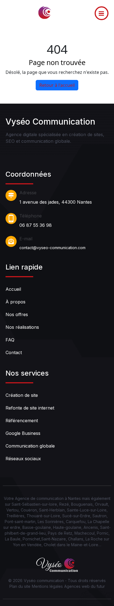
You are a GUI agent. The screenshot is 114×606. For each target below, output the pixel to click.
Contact (14, 352)
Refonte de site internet (30, 408)
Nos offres (17, 314)
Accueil (13, 289)
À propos (15, 302)
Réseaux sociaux (23, 458)
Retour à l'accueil (57, 85)
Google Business (23, 433)
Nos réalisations (22, 327)
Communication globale (30, 446)
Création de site (22, 395)
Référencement (22, 420)
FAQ (10, 340)
